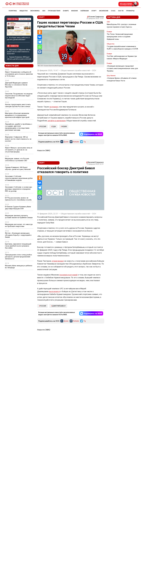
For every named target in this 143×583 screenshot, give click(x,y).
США (54, 126)
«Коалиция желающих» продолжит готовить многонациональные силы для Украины (122, 68)
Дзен (66, 142)
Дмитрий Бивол (58, 306)
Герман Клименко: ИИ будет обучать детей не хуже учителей (17, 168)
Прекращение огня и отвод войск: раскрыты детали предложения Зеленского (18, 257)
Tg (85, 142)
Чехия (64, 126)
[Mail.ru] (39, 52)
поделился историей (68, 275)
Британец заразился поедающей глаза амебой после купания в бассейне (18, 246)
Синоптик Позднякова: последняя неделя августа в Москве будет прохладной (18, 96)
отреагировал (58, 261)
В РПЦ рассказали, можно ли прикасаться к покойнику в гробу (18, 199)
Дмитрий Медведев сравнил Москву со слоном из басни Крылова (16, 85)
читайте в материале (56, 121)
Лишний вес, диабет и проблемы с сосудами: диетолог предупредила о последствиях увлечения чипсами (18, 127)
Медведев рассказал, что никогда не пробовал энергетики (19, 225)
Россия (43, 126)
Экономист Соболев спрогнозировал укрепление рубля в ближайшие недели (19, 178)
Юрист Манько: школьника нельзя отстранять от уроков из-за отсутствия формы (18, 150)
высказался (54, 291)
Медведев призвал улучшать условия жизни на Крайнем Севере (19, 217)
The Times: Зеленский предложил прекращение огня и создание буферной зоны (120, 36)
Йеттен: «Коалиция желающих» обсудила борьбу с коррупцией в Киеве (18, 235)
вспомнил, (54, 107)
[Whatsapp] (39, 47)
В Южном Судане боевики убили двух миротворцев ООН (18, 208)
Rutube (76, 142)
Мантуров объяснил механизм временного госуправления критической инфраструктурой (17, 115)
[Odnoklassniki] (39, 32)
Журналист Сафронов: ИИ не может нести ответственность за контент (18, 52)
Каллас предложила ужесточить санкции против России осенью (18, 105)
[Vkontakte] (39, 37)
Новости (14, 46)
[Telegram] (39, 42)
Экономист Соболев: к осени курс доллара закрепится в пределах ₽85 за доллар (18, 189)
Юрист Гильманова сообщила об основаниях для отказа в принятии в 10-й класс (19, 74)
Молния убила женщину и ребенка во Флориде (18, 267)
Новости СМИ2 (43, 150)
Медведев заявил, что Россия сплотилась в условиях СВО (17, 160)
